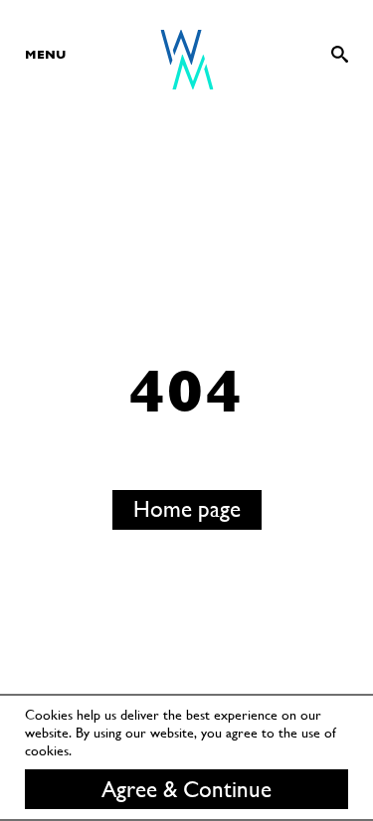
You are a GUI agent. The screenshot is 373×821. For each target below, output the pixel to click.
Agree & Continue (186, 789)
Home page (187, 509)
